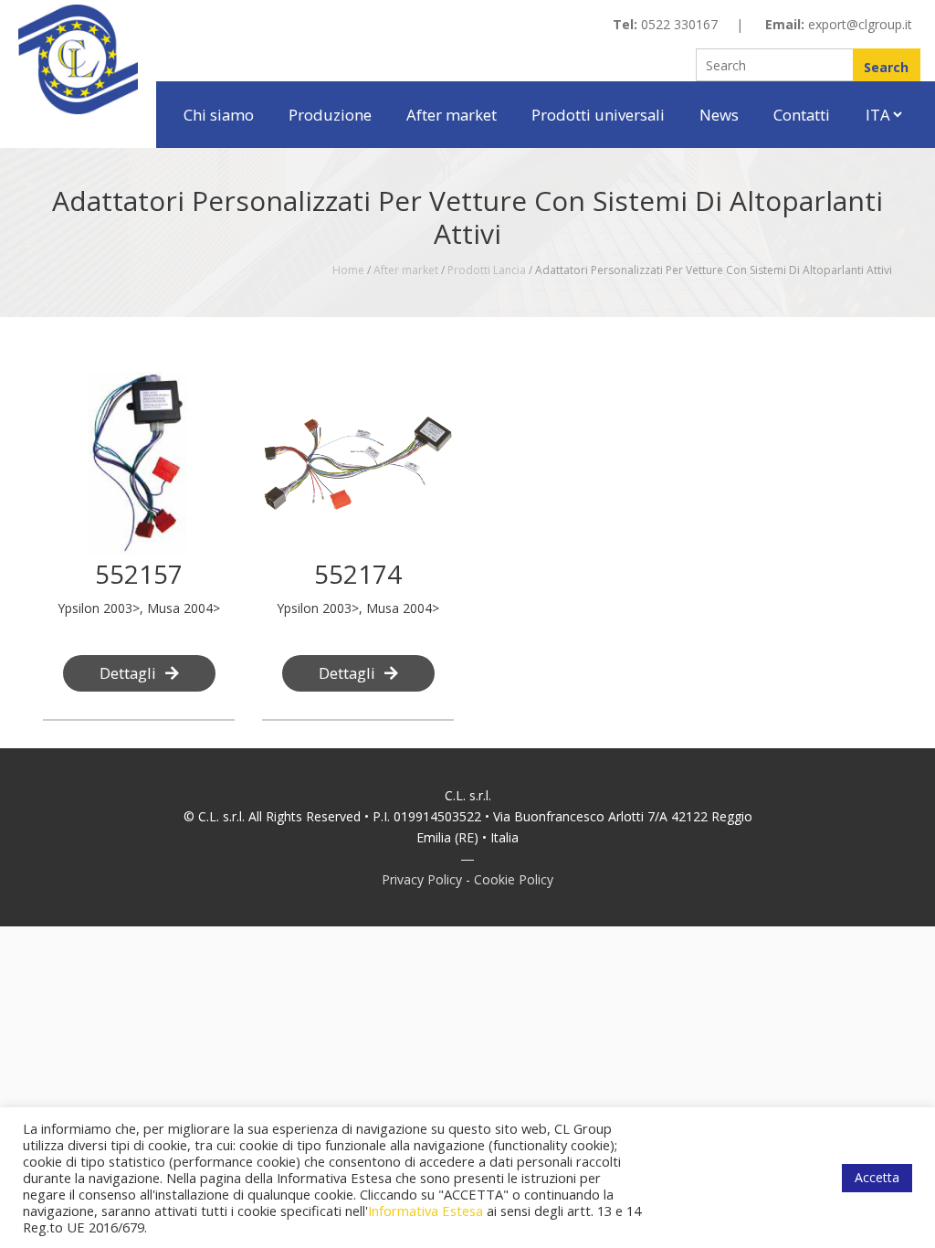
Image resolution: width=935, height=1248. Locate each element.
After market (451, 114)
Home (348, 270)
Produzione (330, 114)
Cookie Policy (513, 879)
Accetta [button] (877, 1177)
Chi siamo (219, 114)
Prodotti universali (598, 114)
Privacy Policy (422, 879)
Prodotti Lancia (486, 270)
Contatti (801, 114)
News (719, 114)
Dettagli (128, 672)
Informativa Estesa (425, 1210)
